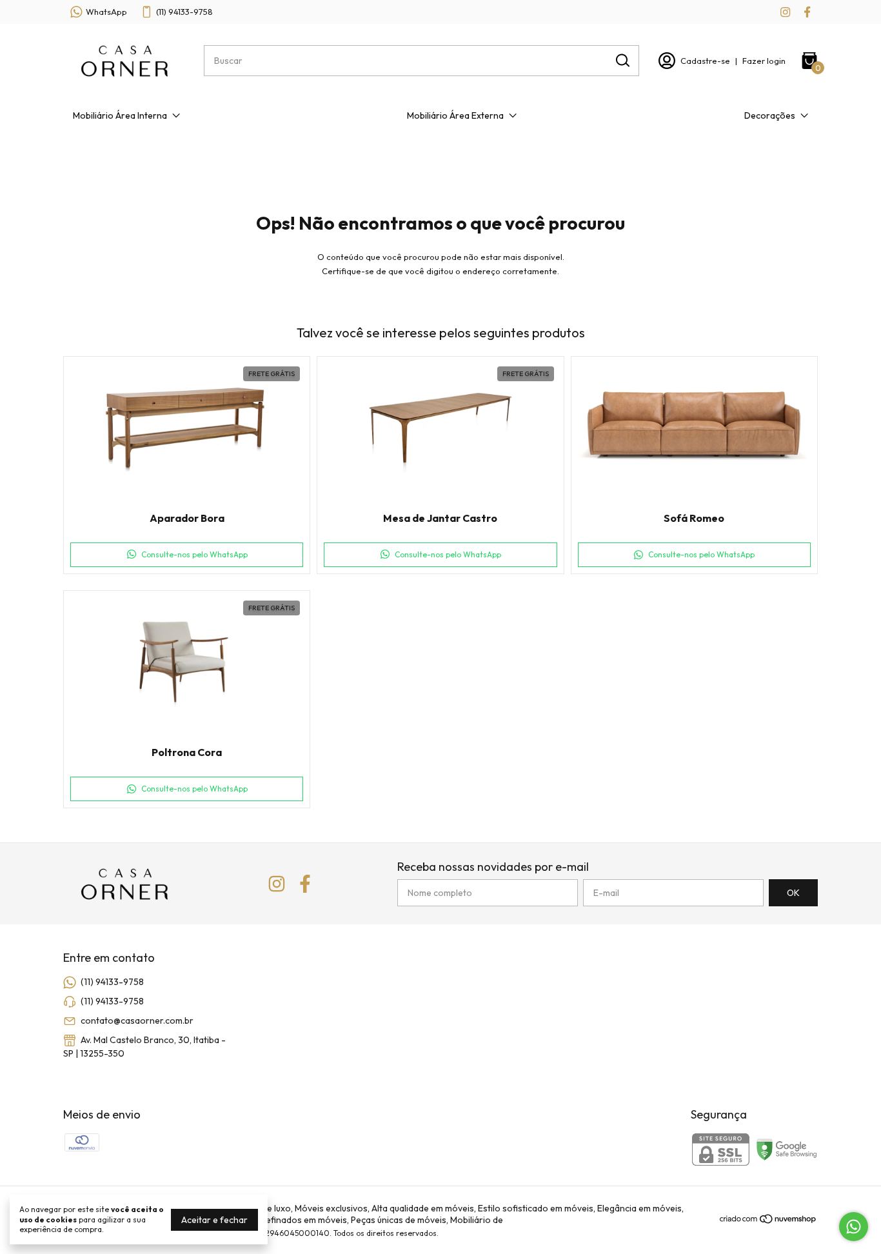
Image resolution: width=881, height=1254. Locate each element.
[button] (186, 554)
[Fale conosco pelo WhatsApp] (853, 1226)
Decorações (769, 115)
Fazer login (764, 60)
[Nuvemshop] (768, 1221)
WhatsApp (106, 11)
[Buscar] (622, 60)
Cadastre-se (705, 60)
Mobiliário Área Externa (455, 115)
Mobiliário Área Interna (120, 115)
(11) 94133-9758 (184, 11)
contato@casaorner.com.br (137, 1020)
